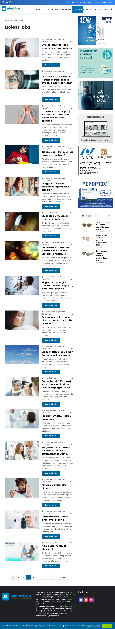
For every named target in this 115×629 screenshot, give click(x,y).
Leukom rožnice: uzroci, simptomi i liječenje (55, 518)
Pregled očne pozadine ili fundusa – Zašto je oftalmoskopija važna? (56, 450)
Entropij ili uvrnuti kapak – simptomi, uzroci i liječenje (57, 46)
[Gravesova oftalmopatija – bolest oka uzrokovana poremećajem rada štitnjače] (22, 114)
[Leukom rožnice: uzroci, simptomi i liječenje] (22, 519)
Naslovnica (40, 9)
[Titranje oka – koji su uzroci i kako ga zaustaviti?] (22, 155)
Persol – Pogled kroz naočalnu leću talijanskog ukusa (102, 226)
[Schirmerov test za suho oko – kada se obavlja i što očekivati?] (22, 320)
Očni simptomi (107, 2)
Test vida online (93, 2)
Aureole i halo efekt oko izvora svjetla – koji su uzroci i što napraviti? (55, 250)
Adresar (83, 2)
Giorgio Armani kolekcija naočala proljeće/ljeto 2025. (102, 256)
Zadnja (62, 577)
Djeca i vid (87, 9)
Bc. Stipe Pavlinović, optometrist (54, 242)
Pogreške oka (65, 9)
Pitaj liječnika (73, 2)
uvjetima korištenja (93, 626)
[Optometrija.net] (11, 9)
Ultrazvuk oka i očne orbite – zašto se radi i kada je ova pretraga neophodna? (57, 79)
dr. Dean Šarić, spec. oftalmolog (54, 39)
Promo (45, 213)
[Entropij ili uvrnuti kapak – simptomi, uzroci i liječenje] (22, 47)
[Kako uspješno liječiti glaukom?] (22, 551)
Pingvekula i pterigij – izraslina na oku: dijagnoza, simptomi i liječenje (57, 285)
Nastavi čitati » (51, 65)
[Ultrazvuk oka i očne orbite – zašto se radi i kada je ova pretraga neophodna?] (22, 79)
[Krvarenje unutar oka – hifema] (22, 488)
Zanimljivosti (52, 9)
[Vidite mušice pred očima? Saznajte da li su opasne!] (22, 354)
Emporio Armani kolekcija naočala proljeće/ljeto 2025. (102, 240)
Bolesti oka (77, 9)
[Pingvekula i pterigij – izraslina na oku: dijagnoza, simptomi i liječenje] (22, 285)
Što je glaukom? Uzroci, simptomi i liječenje (55, 217)
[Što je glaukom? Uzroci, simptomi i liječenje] (22, 221)
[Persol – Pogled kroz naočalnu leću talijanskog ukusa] (88, 225)
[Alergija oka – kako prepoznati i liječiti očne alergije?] (22, 186)
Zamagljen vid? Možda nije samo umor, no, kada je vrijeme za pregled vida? (57, 384)
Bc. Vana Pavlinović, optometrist (54, 71)
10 (49, 577)
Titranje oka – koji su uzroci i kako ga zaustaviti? (57, 153)
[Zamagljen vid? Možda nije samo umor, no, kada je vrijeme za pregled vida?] (22, 386)
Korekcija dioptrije (101, 9)
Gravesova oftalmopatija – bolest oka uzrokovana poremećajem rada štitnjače (56, 116)
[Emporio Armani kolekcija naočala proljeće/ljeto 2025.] (88, 238)
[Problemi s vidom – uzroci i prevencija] (22, 418)
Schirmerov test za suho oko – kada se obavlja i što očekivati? (57, 320)
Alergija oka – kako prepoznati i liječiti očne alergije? (55, 186)
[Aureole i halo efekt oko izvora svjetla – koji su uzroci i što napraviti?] (22, 250)
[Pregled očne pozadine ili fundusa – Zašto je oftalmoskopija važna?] (22, 450)
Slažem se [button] (107, 626)
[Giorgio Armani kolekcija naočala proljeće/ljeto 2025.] (88, 254)
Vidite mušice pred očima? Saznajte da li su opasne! (57, 353)
